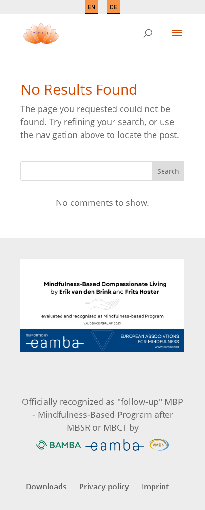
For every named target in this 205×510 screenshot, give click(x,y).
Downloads (46, 486)
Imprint (155, 486)
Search (168, 171)
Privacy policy (104, 486)
